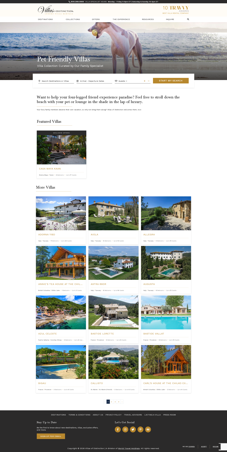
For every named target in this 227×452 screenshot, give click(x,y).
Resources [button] (148, 19)
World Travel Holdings (129, 448)
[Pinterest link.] (140, 429)
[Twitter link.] (133, 429)
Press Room (169, 415)
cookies (191, 446)
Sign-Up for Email (50, 436)
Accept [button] (204, 446)
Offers (96, 19)
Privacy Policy (113, 415)
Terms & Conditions (79, 415)
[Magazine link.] (148, 429)
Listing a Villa (152, 415)
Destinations (45, 19)
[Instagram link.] (125, 429)
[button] (188, 19)
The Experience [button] (121, 19)
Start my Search (171, 80)
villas (80, 428)
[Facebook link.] (118, 429)
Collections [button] (73, 19)
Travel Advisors (133, 415)
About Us (98, 415)
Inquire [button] (170, 19)
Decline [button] (215, 446)
